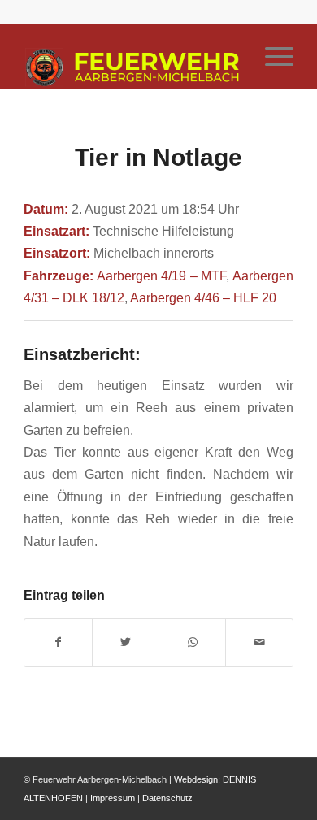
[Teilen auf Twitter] (125, 642)
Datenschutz (167, 798)
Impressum (112, 798)
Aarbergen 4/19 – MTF (162, 275)
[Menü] (271, 56)
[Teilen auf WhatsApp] (192, 642)
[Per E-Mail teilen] (259, 642)
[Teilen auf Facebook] (57, 642)
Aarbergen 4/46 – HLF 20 (203, 297)
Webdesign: (197, 779)
